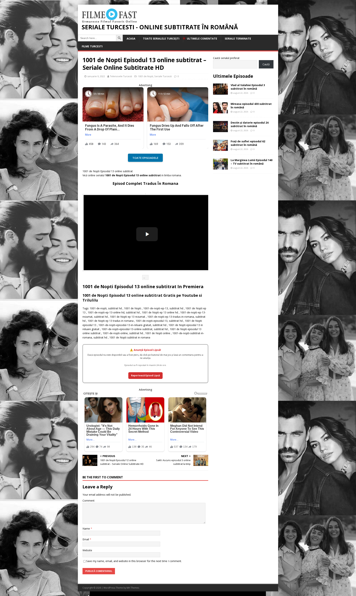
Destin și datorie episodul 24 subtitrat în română (249, 124)
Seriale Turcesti (163, 76)
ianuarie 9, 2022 (96, 76)
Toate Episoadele (145, 158)
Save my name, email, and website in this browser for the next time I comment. (134, 561)
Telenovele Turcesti (121, 76)
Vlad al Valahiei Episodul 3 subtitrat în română (248, 86)
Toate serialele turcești (161, 38)
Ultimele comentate (202, 38)
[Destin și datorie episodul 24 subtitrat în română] (220, 130)
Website (87, 550)
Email (86, 539)
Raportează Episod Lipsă (145, 375)
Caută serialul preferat (226, 58)
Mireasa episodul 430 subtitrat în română (251, 105)
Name (87, 528)
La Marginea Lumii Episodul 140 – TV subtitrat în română (251, 161)
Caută (266, 64)
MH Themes (133, 587)
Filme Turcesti (92, 46)
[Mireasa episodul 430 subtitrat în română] (220, 111)
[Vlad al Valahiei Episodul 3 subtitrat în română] (220, 92)
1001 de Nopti (145, 76)
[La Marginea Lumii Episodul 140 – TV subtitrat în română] (220, 167)
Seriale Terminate (238, 38)
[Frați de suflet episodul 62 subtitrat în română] (220, 148)
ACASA (131, 38)
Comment (89, 500)
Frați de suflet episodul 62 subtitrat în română (248, 143)
